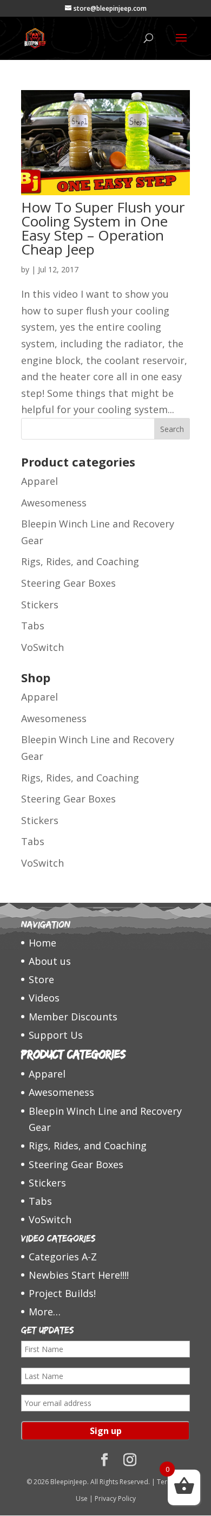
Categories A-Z (63, 1256)
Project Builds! (62, 1293)
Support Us (56, 1034)
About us (50, 961)
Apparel (39, 481)
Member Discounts (73, 1016)
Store (41, 979)
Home (42, 942)
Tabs (32, 625)
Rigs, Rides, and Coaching (80, 561)
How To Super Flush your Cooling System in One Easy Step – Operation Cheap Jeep (102, 228)
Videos (44, 997)
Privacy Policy (115, 1498)
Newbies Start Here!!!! (79, 1274)
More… (45, 1311)
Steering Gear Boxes (68, 583)
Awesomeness (54, 502)
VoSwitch (42, 647)
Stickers (39, 604)
